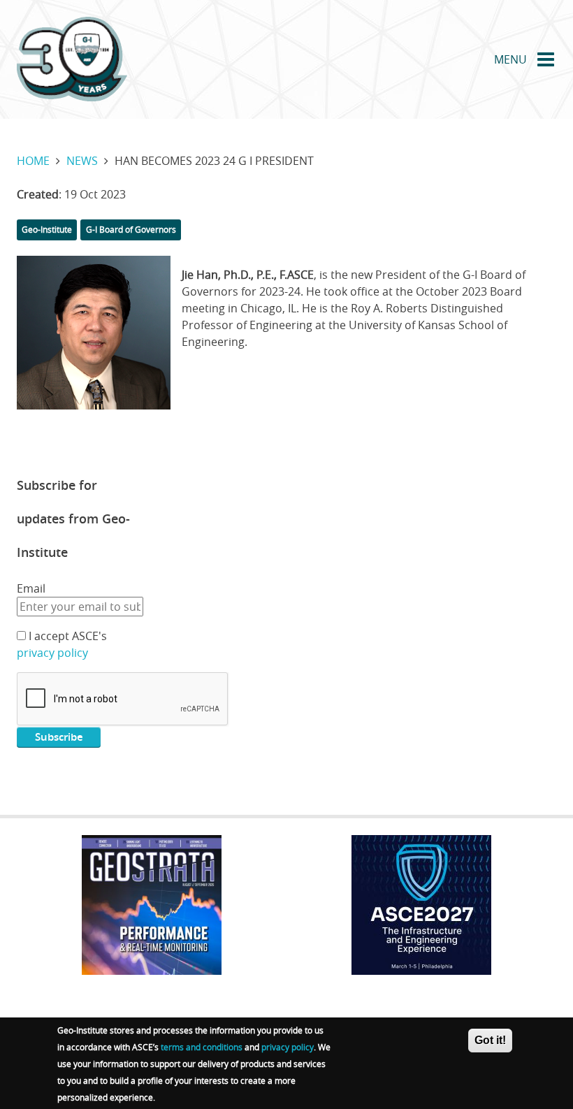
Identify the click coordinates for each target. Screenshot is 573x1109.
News (82, 160)
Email (31, 588)
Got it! (490, 1040)
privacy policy (52, 652)
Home (33, 160)
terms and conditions (201, 1046)
